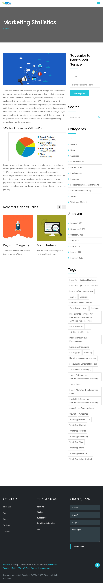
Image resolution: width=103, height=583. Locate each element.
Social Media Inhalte (46, 523)
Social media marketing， (80, 369)
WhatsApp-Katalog (77, 430)
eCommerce (42, 517)
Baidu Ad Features (88, 280)
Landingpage (76, 173)
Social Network (47, 245)
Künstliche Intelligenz (79, 347)
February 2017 (76, 257)
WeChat (73, 196)
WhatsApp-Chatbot (77, 425)
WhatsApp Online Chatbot (80, 459)
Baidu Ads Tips (75, 285)
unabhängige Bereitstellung (81, 408)
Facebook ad (76, 167)
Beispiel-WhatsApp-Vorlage (81, 291)
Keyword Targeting (16, 245)
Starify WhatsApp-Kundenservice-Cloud (84, 392)
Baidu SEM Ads (91, 285)
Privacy (6, 564)
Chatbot (72, 297)
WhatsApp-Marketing (78, 436)
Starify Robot (75, 384)
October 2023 (76, 234)
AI (71, 138)
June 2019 (75, 246)
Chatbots (74, 155)
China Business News (78, 308)
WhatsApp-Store (76, 447)
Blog (72, 150)
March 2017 (75, 252)
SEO (38, 528)
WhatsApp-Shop (76, 442)
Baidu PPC (16, 568)
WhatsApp (83, 414)
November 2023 (77, 229)
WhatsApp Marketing (79, 202)
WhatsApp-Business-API (79, 419)
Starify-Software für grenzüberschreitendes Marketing (83, 377)
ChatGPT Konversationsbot (81, 302)
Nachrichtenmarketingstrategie (82, 358)
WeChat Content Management (36, 568)
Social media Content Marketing (84, 184)
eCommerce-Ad (77, 161)
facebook (95, 308)
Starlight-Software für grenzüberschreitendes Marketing (83, 401)
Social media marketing (80, 190)
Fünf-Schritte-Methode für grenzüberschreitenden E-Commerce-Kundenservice (81, 317)
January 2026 (76, 223)
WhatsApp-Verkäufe (78, 453)
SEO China (52, 564)
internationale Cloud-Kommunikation (78, 339)
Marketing (74, 179)
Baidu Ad (74, 144)
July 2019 (74, 240)
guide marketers (76, 326)
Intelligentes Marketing (79, 332)
